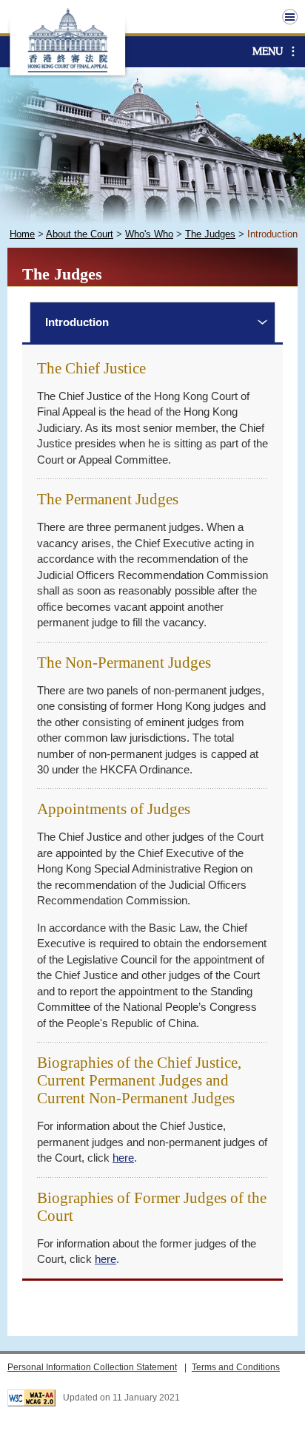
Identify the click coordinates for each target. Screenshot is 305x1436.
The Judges (210, 234)
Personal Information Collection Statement (92, 1367)
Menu (267, 51)
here (123, 1157)
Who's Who (149, 234)
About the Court (79, 234)
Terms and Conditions (236, 1367)
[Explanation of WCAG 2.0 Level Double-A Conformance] (31, 1397)
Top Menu (290, 16)
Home (22, 234)
